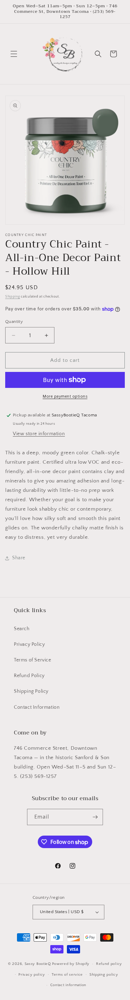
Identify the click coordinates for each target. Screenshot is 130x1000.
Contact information (68, 985)
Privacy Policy (29, 644)
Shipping (12, 297)
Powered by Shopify (71, 964)
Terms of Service (32, 660)
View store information (39, 434)
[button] (13, 54)
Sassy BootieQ (38, 964)
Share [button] (18, 558)
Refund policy (109, 964)
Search (22, 629)
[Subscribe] (95, 817)
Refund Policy (29, 675)
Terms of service (67, 975)
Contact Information (37, 707)
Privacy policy (31, 975)
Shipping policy (103, 975)
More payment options (65, 396)
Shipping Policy (31, 691)
